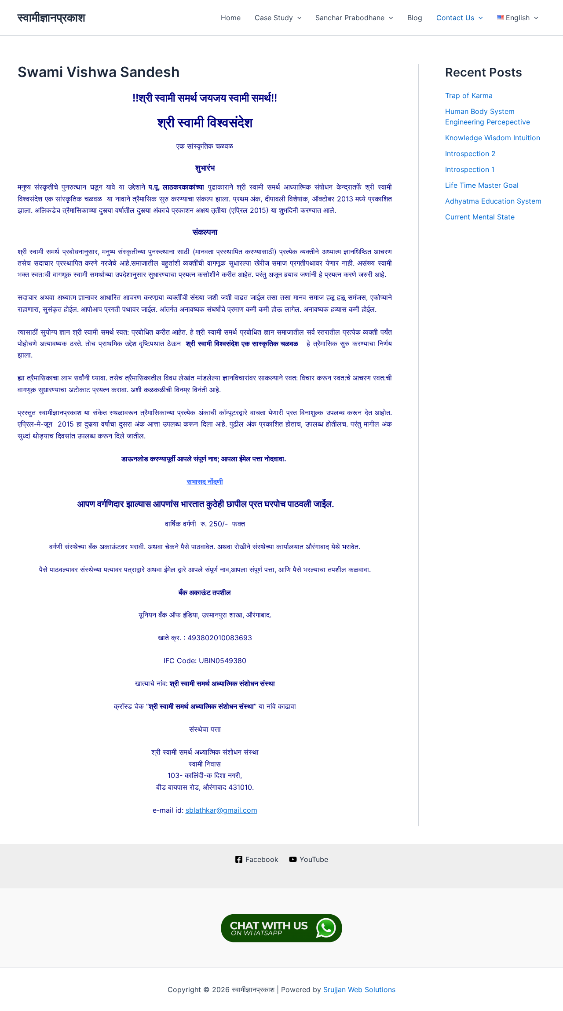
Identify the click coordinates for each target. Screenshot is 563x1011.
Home (231, 17)
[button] (297, 17)
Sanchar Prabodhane (349, 17)
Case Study (274, 17)
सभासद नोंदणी (205, 481)
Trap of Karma (469, 95)
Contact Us (455, 17)
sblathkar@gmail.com (221, 810)
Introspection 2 (470, 153)
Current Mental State (480, 216)
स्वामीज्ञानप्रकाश (51, 17)
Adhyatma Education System (493, 201)
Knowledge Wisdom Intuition (492, 137)
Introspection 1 (469, 169)
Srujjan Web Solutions (359, 989)
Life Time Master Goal (482, 185)
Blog (414, 17)
